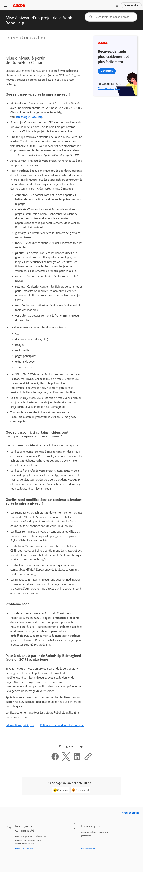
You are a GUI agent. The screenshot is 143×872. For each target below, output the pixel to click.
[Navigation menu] (5, 5)
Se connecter (131, 5)
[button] (116, 5)
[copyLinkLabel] (88, 759)
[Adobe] (18, 5)
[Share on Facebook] (55, 759)
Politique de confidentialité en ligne (62, 725)
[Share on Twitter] (66, 759)
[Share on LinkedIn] (77, 759)
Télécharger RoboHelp (29, 117)
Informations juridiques (20, 725)
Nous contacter (88, 848)
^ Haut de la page (130, 812)
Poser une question (24, 848)
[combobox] (111, 17)
